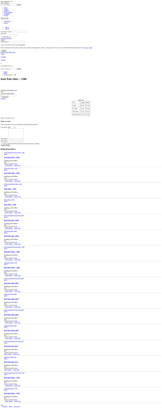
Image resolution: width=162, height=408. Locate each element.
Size (2, 92)
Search (19, 4)
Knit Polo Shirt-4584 (11, 283)
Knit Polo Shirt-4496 (11, 315)
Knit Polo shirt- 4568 (11, 220)
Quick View (17, 165)
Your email (4, 142)
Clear (12, 93)
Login (2, 40)
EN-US (6, 23)
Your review (4, 138)
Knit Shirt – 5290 (10, 189)
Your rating (4, 127)
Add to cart (5, 97)
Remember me (6, 37)
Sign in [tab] (7, 27)
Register (4, 50)
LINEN (6, 9)
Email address (5, 42)
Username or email (6, 31)
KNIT (5, 8)
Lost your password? (6, 38)
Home (5, 72)
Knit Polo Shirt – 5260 (12, 157)
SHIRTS (6, 11)
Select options (8, 165)
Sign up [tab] (7, 28)
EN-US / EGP (4, 18)
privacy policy (88, 47)
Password (3, 33)
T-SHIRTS (7, 14)
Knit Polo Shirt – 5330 (12, 378)
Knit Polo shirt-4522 (11, 346)
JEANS (6, 15)
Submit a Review (5, 145)
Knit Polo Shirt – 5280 (12, 252)
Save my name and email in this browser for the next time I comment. (21, 143)
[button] (81, 54)
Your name (4, 140)
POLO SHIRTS (8, 12)
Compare (3, 98)
